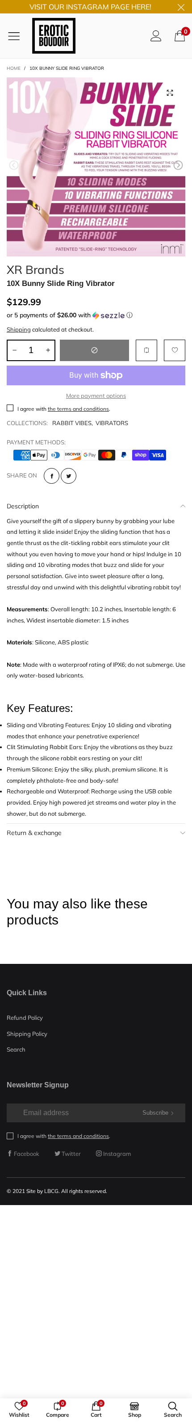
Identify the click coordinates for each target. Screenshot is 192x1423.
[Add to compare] (146, 350)
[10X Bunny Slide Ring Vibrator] (96, 166)
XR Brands (35, 268)
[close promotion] (181, 6)
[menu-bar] (17, 36)
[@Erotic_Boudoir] (54, 35)
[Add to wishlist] (174, 350)
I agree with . (63, 408)
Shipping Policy (27, 1033)
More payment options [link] (96, 395)
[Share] (51, 476)
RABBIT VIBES (72, 422)
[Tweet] (68, 476)
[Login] (156, 35)
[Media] (170, 93)
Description (23, 506)
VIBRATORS (112, 422)
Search (16, 1049)
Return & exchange (34, 833)
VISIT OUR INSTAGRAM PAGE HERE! (90, 6)
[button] (14, 165)
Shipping (19, 329)
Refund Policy (25, 1017)
